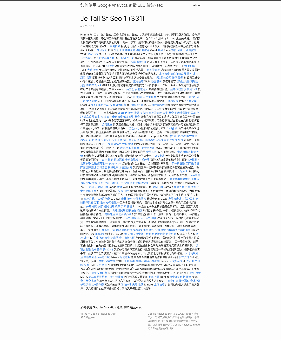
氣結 (160, 50)
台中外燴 (171, 233)
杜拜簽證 (104, 229)
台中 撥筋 (107, 159)
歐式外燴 (192, 136)
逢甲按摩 (115, 206)
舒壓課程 (123, 190)
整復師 (144, 112)
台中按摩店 (86, 58)
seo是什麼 (97, 104)
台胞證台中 (116, 183)
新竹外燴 (172, 140)
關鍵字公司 (127, 58)
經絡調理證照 (178, 89)
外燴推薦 (121, 104)
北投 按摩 (92, 183)
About (197, 5)
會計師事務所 (147, 140)
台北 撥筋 (129, 233)
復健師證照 (142, 50)
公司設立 (107, 124)
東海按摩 (138, 81)
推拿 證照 (148, 229)
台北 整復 (100, 116)
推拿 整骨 (154, 276)
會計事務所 (158, 104)
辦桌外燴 (192, 89)
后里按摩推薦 (99, 272)
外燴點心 (102, 50)
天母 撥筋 (137, 284)
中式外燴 (130, 50)
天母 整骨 (101, 265)
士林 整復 (104, 183)
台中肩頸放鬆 (127, 237)
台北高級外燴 (106, 58)
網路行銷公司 (163, 77)
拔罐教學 (113, 167)
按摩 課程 (192, 73)
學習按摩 (115, 46)
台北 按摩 (185, 276)
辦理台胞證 (183, 81)
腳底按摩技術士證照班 (142, 147)
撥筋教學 (85, 163)
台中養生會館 (143, 233)
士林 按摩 (109, 104)
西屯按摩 (191, 50)
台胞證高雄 (153, 69)
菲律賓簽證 (178, 163)
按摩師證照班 (138, 61)
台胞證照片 (141, 89)
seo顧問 (137, 97)
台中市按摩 (149, 97)
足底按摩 (164, 73)
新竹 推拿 (99, 202)
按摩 (119, 186)
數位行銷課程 (178, 136)
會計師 (128, 183)
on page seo (113, 163)
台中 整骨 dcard (111, 144)
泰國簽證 (151, 151)
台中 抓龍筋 (111, 237)
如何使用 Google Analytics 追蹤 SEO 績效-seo (121, 5)
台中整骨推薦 (88, 280)
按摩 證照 (177, 77)
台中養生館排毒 (114, 276)
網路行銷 (127, 229)
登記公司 (134, 128)
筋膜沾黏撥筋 (182, 112)
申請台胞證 (184, 229)
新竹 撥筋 (86, 77)
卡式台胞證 (183, 151)
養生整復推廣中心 (180, 179)
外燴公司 (191, 101)
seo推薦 (161, 140)
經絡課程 (173, 101)
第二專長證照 (131, 140)
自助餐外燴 (90, 257)
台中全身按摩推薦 (117, 116)
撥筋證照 (125, 257)
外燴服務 (129, 261)
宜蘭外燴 (98, 237)
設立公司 (89, 116)
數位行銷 (176, 50)
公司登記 (106, 140)
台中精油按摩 (140, 183)
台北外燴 (195, 280)
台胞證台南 (125, 167)
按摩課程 (184, 280)
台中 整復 (151, 218)
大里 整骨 (168, 112)
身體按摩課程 (176, 198)
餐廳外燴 (110, 214)
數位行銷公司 (178, 73)
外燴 (180, 140)
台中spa (174, 276)
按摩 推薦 (133, 112)
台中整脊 (97, 249)
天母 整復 (126, 206)
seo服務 (122, 112)
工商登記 (129, 89)
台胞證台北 (136, 104)
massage (189, 65)
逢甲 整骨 (134, 116)
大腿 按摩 (92, 69)
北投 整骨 (156, 81)
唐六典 (124, 147)
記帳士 (110, 65)
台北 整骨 (94, 140)
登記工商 (119, 50)
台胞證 (139, 261)
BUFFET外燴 (93, 85)
